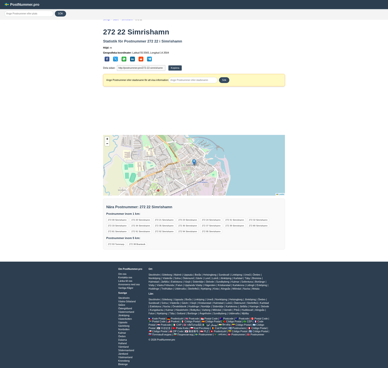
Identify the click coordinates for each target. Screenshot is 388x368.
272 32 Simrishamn (258, 220)
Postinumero (239, 328)
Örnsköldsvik (179, 306)
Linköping (236, 274)
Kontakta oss (125, 277)
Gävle (199, 278)
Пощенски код (185, 334)
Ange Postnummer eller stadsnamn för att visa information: (137, 80)
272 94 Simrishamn (187, 231)
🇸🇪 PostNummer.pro (22, 4)
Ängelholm (205, 313)
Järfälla (165, 281)
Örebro (122, 336)
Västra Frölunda (165, 285)
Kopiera (175, 68)
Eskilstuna (176, 281)
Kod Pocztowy (201, 328)
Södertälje (198, 281)
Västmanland (125, 357)
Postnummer (205, 334)
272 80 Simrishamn (258, 225)
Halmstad (154, 281)
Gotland (181, 313)
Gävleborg (123, 326)
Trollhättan (167, 288)
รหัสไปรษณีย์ (194, 325)
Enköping (262, 285)
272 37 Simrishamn (211, 225)
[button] (194, 162)
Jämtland (123, 354)
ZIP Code (178, 331)
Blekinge (123, 364)
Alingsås (225, 288)
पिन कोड (226, 325)
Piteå (236, 310)
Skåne (121, 305)
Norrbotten (124, 329)
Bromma (256, 278)
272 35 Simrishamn (164, 225)
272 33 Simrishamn (117, 225)
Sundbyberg (222, 281)
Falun (179, 285)
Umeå (247, 274)
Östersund (188, 278)
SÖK (60, 13)
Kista (216, 288)
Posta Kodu (182, 328)
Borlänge (260, 281)
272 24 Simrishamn (211, 220)
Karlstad (238, 278)
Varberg (206, 310)
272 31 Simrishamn (234, 220)
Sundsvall (224, 274)
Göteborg (167, 274)
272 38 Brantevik (137, 244)
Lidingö (250, 285)
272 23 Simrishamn (187, 220)
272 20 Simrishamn (140, 220)
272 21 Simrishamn (164, 220)
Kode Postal (158, 318)
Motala (255, 288)
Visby (152, 285)
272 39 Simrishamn (234, 225)
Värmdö (227, 310)
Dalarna (122, 340)
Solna (177, 278)
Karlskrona (238, 285)
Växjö (187, 281)
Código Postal (192, 321)
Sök (224, 80)
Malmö (177, 274)
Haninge (254, 306)
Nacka (246, 288)
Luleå (215, 278)
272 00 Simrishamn (117, 220)
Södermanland (126, 350)
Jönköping (123, 315)
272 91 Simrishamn (140, 231)
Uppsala (122, 322)
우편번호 (166, 328)
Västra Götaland (127, 301)
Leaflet (281, 194)
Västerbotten (125, 319)
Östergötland (125, 308)
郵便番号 (193, 331)
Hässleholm (181, 310)
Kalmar (122, 333)
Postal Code (211, 318)
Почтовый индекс (162, 334)
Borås (198, 274)
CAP (179, 325)
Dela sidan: (109, 68)
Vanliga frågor (125, 288)
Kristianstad (224, 285)
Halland (122, 343)
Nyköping (206, 288)
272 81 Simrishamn (117, 231)
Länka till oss (125, 281)
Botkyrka (195, 310)
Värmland (123, 347)
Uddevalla (180, 288)
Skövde (210, 281)
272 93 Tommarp (116, 244)
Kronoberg (124, 361)
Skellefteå (193, 288)
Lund (207, 278)
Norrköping (155, 278)
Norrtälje (205, 306)
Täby (247, 278)
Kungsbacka (156, 310)
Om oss (122, 274)
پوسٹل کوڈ (211, 325)
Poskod (175, 321)
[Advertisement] (194, 110)
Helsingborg (209, 274)
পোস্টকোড (222, 334)
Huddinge (154, 288)
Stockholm (124, 298)
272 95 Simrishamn (211, 231)
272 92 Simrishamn (164, 231)
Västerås (167, 278)
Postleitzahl (177, 318)
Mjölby (245, 313)
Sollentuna (247, 281)
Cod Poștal (221, 328)
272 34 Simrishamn (140, 225)
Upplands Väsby (193, 285)
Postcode (194, 318)
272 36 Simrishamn (187, 225)
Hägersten (210, 285)
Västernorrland (126, 312)
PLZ (206, 331)
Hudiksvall (247, 310)
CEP (249, 321)
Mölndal (236, 288)
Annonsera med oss (129, 284)
